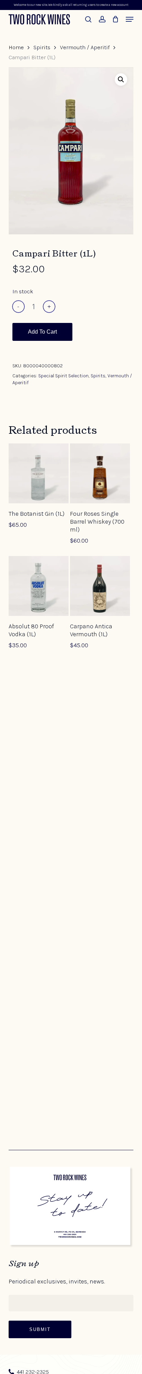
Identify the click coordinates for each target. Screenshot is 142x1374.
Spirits (41, 47)
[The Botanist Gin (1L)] (39, 473)
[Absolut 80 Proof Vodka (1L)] (39, 586)
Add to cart (42, 332)
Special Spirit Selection (63, 376)
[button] (129, 19)
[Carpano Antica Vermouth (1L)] (100, 586)
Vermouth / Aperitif (85, 47)
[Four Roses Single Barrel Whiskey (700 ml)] (100, 473)
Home (16, 47)
